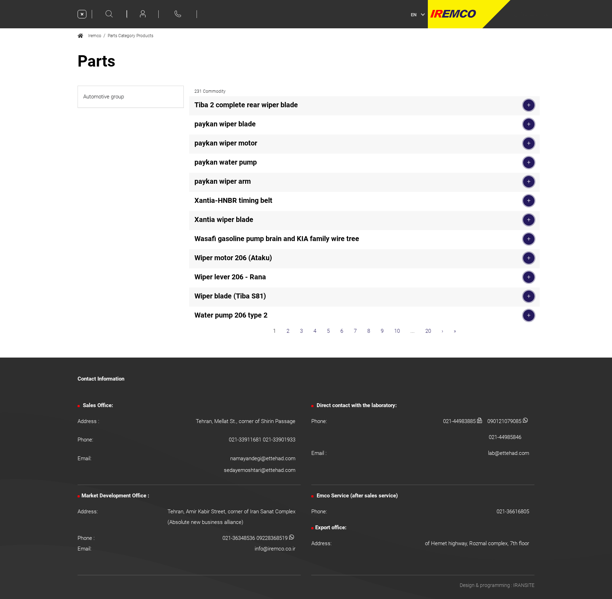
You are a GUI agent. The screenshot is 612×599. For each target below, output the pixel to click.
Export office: (330, 527)
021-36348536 (239, 538)
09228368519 (272, 538)
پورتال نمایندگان (532, 14)
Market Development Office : (115, 495)
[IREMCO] (469, 14)
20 (428, 331)
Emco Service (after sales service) (356, 495)
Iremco (93, 35)
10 (397, 331)
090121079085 (505, 421)
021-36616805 (513, 511)
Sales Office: (97, 405)
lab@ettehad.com (508, 453)
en (413, 14)
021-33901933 (279, 440)
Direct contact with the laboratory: (356, 405)
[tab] (130, 97)
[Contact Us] (178, 13)
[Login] (143, 13)
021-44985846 (505, 437)
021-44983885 (460, 421)
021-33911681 (246, 440)
